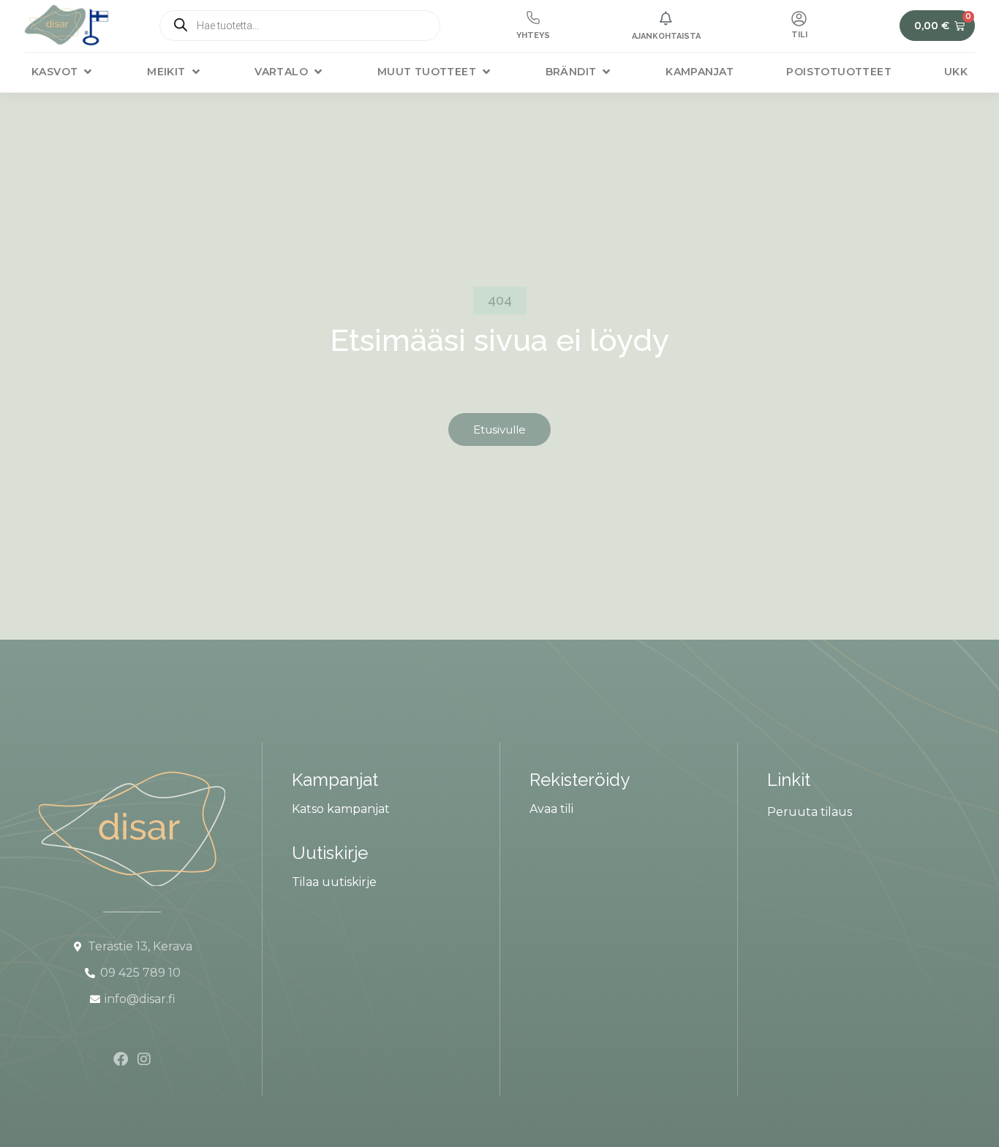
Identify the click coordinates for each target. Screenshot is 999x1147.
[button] (63, 72)
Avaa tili (551, 809)
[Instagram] (144, 1059)
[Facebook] (120, 1059)
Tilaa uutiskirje (334, 882)
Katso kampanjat (341, 809)
